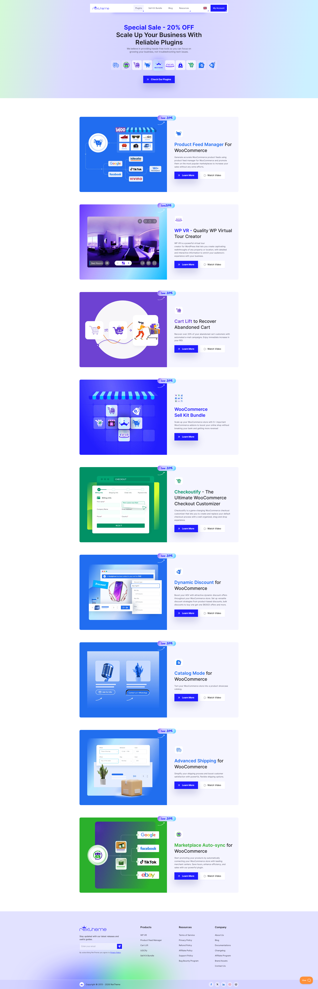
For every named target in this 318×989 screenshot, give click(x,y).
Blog (170, 8)
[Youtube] (229, 984)
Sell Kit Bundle (155, 8)
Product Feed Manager (151, 940)
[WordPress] (236, 984)
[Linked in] (223, 984)
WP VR (143, 935)
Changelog (220, 950)
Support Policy (186, 955)
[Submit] (119, 946)
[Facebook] (211, 984)
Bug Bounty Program (189, 961)
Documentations (223, 945)
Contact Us (220, 966)
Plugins (138, 8)
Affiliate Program (223, 955)
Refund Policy (185, 945)
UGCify (143, 950)
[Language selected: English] (205, 8)
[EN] (205, 8)
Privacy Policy (115, 952)
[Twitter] (217, 984)
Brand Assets (221, 961)
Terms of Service (187, 935)
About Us (219, 935)
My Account (218, 8)
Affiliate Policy (185, 950)
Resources (184, 8)
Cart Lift (144, 945)
